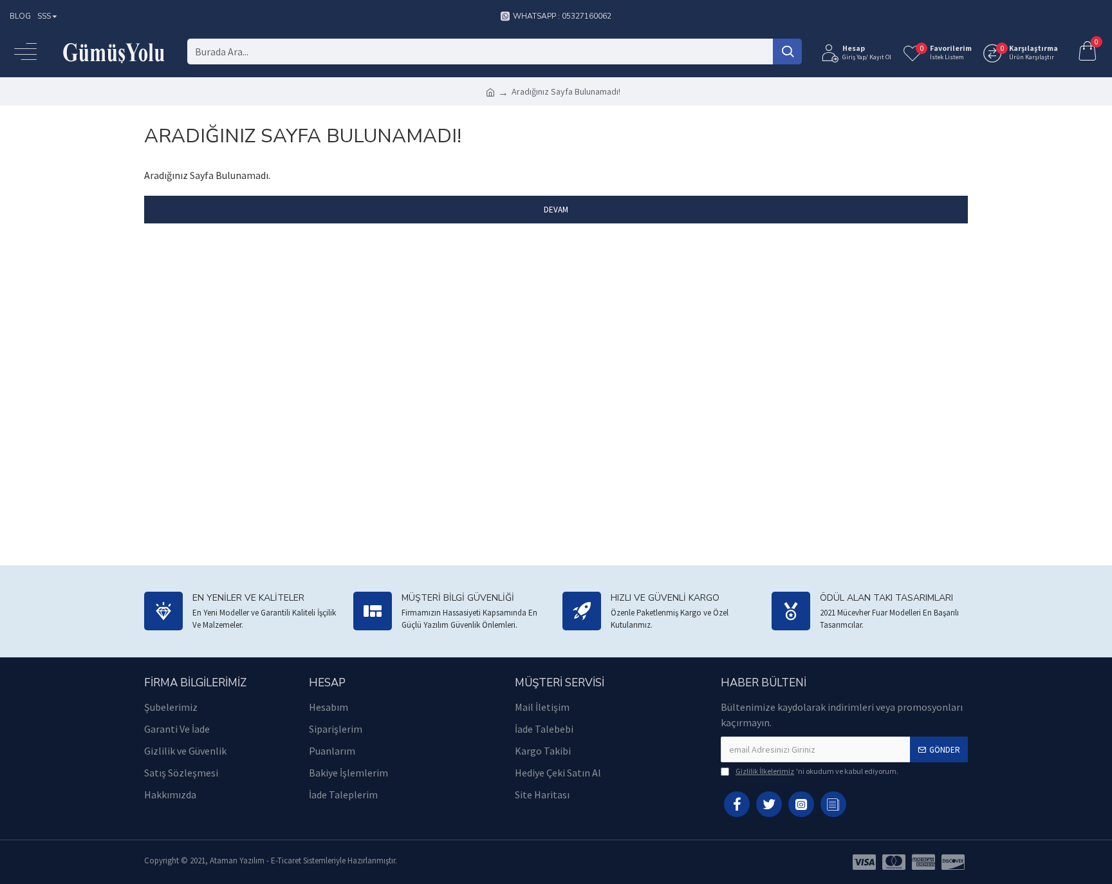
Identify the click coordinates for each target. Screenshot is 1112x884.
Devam (556, 209)
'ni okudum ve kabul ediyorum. (817, 771)
